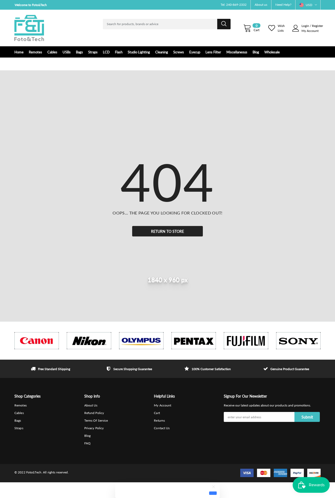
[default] (213, 493)
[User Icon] (295, 28)
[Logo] (29, 28)
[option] (36, 340)
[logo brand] (36, 340)
